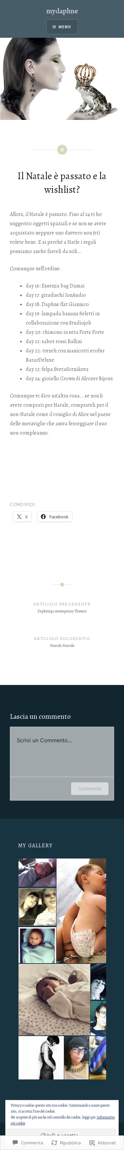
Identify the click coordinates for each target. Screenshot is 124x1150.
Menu (65, 26)
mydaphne (62, 11)
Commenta (90, 788)
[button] (37, 872)
